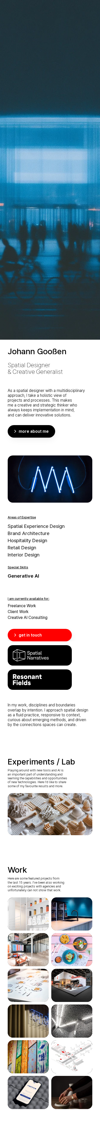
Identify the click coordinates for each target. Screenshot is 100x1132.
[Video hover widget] (50, 814)
